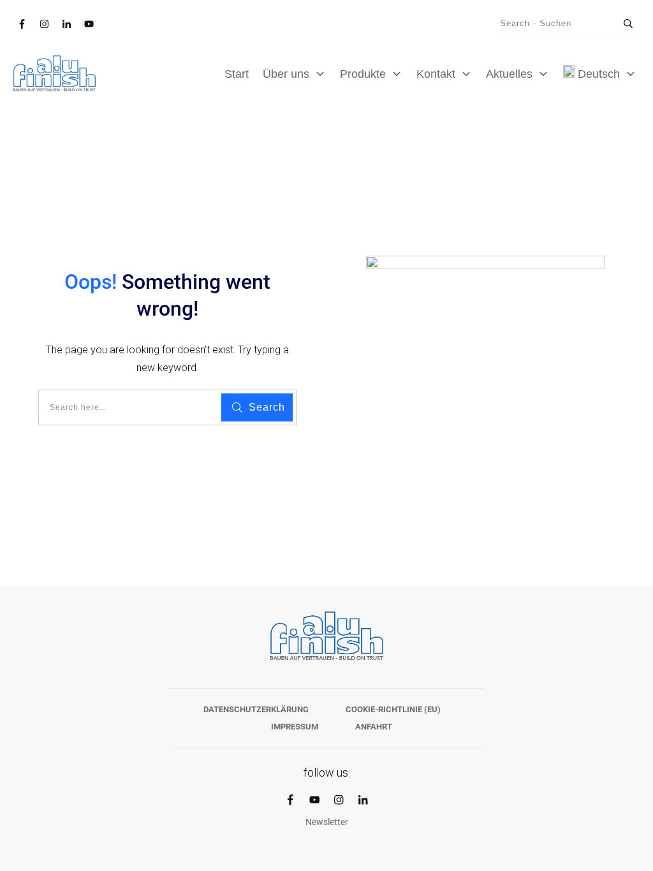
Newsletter (326, 822)
